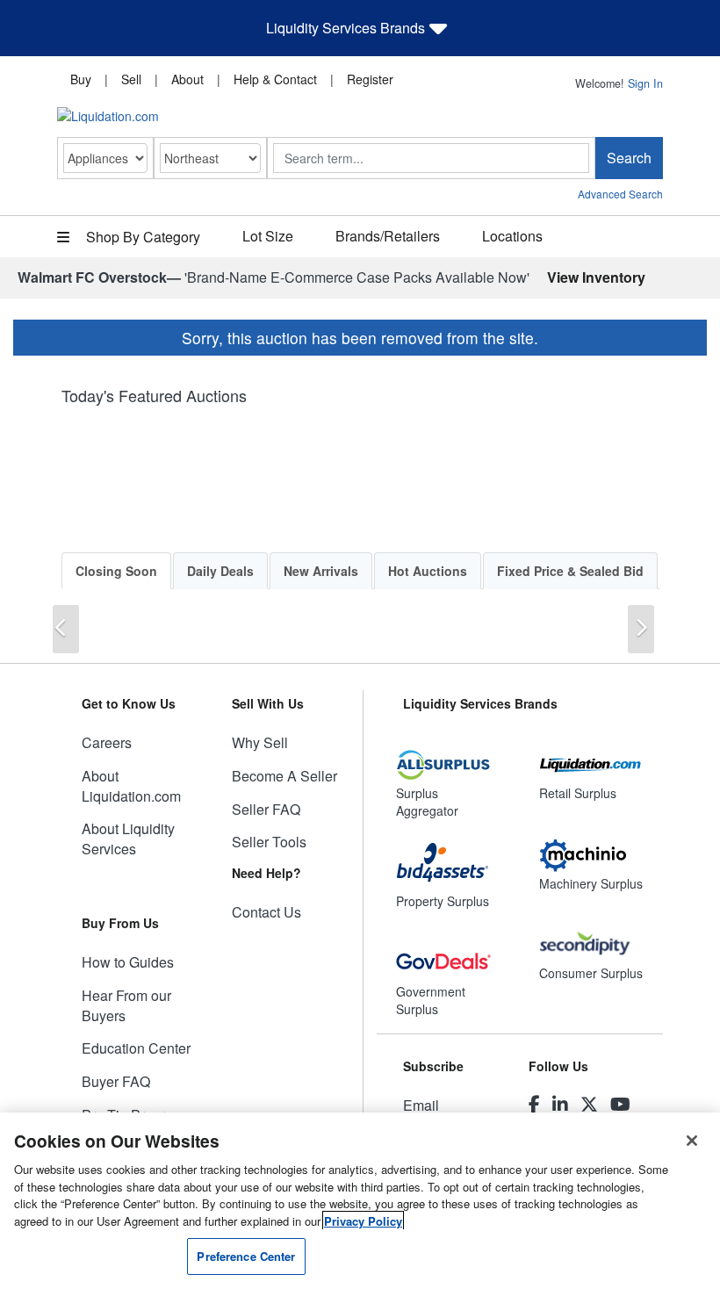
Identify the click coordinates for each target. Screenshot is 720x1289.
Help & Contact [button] (275, 79)
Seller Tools (269, 842)
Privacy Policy (363, 1221)
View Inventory (596, 277)
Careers (107, 742)
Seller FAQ (266, 809)
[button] (66, 629)
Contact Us (266, 912)
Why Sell (260, 742)
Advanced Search (620, 193)
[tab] (116, 570)
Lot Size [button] (267, 236)
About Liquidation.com (131, 786)
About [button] (187, 79)
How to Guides (128, 962)
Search (629, 158)
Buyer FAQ (116, 1081)
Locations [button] (512, 236)
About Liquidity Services (128, 838)
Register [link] (370, 79)
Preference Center (246, 1256)
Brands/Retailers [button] (387, 236)
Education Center (136, 1048)
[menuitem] (80, 78)
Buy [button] (80, 79)
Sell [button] (131, 79)
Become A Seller (284, 776)
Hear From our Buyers (126, 1005)
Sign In (645, 83)
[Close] (692, 1140)
